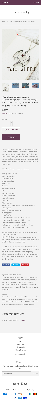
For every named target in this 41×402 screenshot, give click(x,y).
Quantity (5, 119)
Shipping (5, 113)
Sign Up (35, 374)
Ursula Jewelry (20, 12)
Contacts (20, 344)
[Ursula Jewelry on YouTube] (25, 384)
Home (3, 21)
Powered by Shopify (28, 390)
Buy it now (10, 137)
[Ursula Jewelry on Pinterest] (18, 384)
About (20, 358)
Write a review (20, 320)
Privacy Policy (20, 347)
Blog (20, 341)
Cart (37, 3)
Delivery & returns (20, 350)
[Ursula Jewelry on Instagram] (22, 384)
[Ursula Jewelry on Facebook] (14, 384)
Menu (6, 3)
